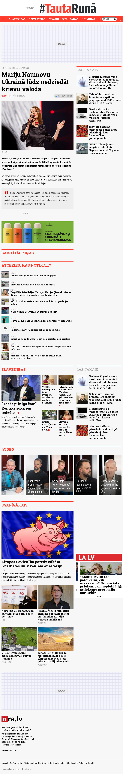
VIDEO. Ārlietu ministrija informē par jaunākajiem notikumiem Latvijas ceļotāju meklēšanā (53, 615)
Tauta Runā (11, 67)
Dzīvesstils (37, 19)
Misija (20, 763)
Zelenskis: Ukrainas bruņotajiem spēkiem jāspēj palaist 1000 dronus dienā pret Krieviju (105, 99)
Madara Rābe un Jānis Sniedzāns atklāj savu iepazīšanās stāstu (36, 357)
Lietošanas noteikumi (46, 763)
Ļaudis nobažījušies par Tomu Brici (49, 425)
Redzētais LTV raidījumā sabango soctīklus (35, 329)
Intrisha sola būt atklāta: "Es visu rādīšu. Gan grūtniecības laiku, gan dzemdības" (65, 395)
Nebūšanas (70, 19)
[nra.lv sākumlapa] (29, 8)
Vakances (83, 763)
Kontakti (91, 763)
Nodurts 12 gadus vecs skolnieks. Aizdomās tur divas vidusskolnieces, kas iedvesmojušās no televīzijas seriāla (104, 82)
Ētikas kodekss (72, 763)
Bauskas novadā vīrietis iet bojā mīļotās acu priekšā (40, 338)
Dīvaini (53, 19)
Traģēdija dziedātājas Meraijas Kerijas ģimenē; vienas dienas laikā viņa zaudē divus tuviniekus (40, 293)
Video (8, 449)
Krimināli (89, 19)
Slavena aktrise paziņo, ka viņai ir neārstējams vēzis (65, 428)
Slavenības (17, 19)
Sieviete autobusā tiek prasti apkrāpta (32, 284)
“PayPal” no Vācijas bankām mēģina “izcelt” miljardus (41, 320)
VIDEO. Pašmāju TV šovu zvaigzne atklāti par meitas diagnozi (48, 395)
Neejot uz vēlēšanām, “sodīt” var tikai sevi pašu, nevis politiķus (19, 613)
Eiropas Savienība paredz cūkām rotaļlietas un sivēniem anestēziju (32, 564)
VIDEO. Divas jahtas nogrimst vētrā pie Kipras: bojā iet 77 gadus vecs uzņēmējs (104, 149)
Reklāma (13, 763)
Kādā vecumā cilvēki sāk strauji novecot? (34, 311)
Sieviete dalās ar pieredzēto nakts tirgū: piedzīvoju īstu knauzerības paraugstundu (103, 132)
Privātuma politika (30, 763)
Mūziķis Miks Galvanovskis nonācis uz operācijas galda (39, 302)
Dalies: (26, 213)
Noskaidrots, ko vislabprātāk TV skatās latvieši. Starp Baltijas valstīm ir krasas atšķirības (103, 115)
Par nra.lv (5, 763)
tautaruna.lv (6, 96)
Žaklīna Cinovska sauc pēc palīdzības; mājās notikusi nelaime (41, 348)
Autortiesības (60, 763)
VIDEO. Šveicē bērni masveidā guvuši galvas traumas (17, 655)
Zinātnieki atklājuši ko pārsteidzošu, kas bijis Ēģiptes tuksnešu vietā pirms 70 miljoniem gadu (53, 657)
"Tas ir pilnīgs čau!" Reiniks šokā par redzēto (19, 408)
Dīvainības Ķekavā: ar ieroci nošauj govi (33, 275)
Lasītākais (87, 69)
